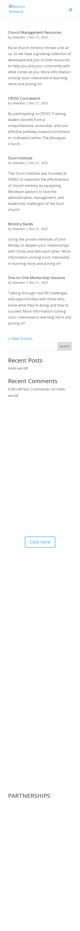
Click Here (40, 542)
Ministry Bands (20, 224)
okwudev (18, 37)
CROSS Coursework (24, 98)
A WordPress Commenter (29, 389)
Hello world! (18, 368)
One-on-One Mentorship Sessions (36, 277)
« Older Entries (20, 338)
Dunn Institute (20, 158)
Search (65, 346)
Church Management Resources (35, 32)
